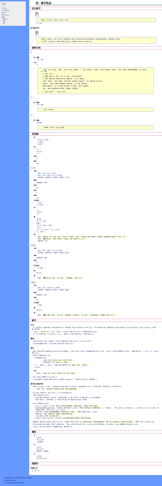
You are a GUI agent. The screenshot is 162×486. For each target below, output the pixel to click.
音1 (80, 69)
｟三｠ (42, 143)
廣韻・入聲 (41, 173)
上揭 (46, 241)
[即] (33, 100)
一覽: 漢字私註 (5, 10)
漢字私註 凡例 (5, 15)
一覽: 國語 (4, 8)
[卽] (33, 54)
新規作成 (5, 19)
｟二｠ (44, 141)
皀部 (40, 23)
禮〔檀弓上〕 (86, 315)
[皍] (33, 117)
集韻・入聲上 (42, 287)
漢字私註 (3, 12)
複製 (4, 23)
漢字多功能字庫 (37, 384)
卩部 (38, 59)
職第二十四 (50, 175)
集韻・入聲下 (42, 175)
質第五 (49, 287)
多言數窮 (3, 3)
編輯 (4, 21)
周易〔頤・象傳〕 (58, 39)
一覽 (2, 6)
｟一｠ (49, 139)
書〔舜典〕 (60, 278)
